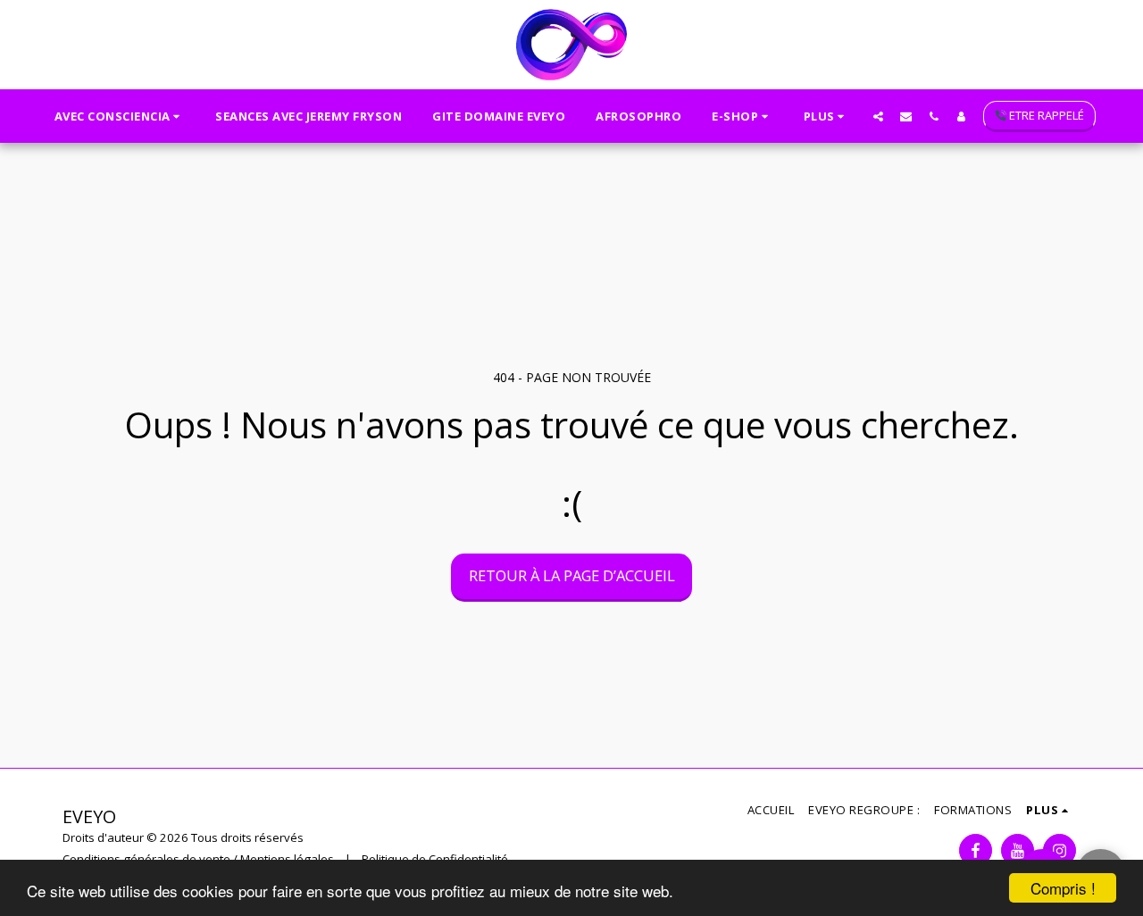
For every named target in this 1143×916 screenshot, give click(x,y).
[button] (120, 116)
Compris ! (1063, 888)
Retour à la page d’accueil (572, 575)
